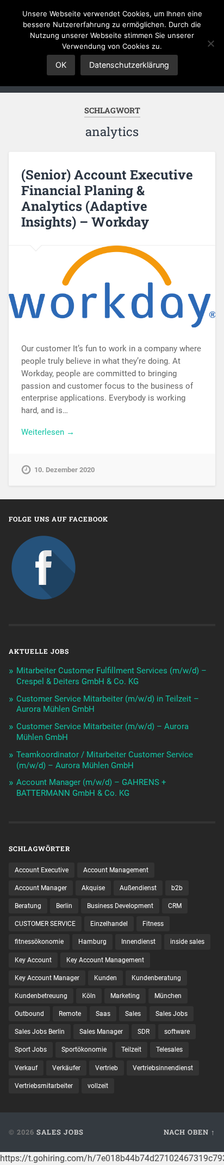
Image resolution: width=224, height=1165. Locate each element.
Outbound (29, 1014)
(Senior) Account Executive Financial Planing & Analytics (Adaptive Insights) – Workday (107, 198)
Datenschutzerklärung (129, 64)
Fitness (153, 924)
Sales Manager (101, 1031)
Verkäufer (66, 1068)
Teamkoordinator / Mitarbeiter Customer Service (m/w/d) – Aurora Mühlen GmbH (104, 760)
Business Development (120, 906)
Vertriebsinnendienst (163, 1068)
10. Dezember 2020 (64, 470)
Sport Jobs (31, 1049)
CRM (175, 906)
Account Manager (41, 888)
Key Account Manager (47, 978)
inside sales (187, 941)
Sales (133, 1014)
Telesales (169, 1049)
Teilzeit (131, 1049)
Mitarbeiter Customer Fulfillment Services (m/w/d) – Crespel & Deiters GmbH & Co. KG (111, 676)
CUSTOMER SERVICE (45, 924)
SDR (144, 1031)
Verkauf (26, 1068)
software (177, 1031)
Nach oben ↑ (189, 1132)
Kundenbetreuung (41, 996)
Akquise (93, 888)
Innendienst (138, 941)
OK (60, 64)
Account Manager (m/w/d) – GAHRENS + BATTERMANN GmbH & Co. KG (91, 787)
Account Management (115, 870)
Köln (89, 996)
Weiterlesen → (47, 432)
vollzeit (98, 1086)
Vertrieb (106, 1068)
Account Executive (42, 870)
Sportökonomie (84, 1049)
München (168, 996)
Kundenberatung (156, 978)
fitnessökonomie (39, 941)
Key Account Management (105, 960)
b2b (177, 888)
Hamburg (92, 941)
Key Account (33, 960)
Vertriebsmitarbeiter (44, 1086)
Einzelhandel (109, 924)
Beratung (28, 906)
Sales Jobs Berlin (40, 1031)
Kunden (105, 978)
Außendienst (138, 888)
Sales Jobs (171, 1014)
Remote (70, 1014)
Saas (103, 1014)
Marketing (125, 996)
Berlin (64, 906)
